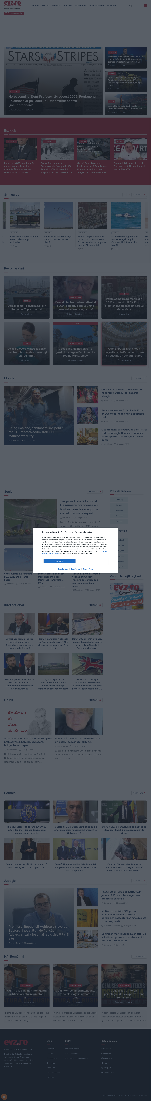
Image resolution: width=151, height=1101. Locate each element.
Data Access (75, 569)
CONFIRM (59, 561)
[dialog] (75, 550)
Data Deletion (63, 569)
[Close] (114, 532)
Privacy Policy (88, 569)
